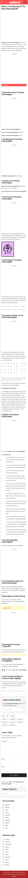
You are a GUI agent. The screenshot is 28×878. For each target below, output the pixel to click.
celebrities (12, 719)
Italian (16, 872)
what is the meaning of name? (14, 2)
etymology (19, 719)
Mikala (7, 817)
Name (3, 759)
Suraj (6, 810)
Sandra (7, 847)
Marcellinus (8, 844)
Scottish (12, 716)
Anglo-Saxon (22, 872)
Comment (4, 741)
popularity (12, 725)
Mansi (7, 849)
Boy (3, 716)
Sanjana (7, 823)
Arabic (13, 872)
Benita (7, 862)
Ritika (6, 825)
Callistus (7, 842)
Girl (4, 872)
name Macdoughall (21, 722)
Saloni (7, 860)
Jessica (7, 812)
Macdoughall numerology (5, 722)
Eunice (7, 852)
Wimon (4, 874)
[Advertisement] (14, 26)
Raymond (7, 820)
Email (3, 766)
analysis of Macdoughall (5, 719)
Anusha (7, 807)
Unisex (9, 872)
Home (3, 782)
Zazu (6, 828)
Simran (7, 865)
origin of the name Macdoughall (5, 725)
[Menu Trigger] (25, 2)
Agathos (7, 805)
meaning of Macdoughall (13, 722)
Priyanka (7, 815)
